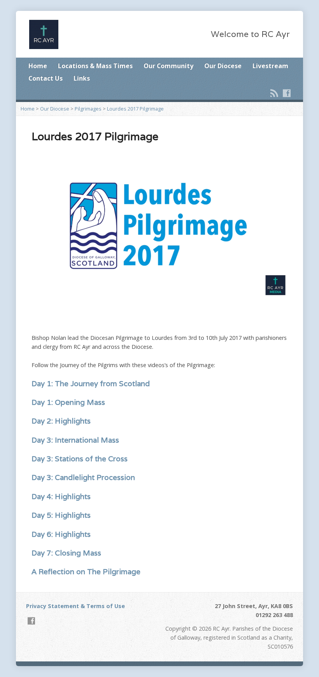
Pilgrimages (88, 108)
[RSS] (274, 93)
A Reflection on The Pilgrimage (88, 571)
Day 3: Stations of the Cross (80, 458)
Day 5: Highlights (61, 515)
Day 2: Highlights (61, 421)
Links (82, 78)
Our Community (168, 66)
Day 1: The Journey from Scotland (91, 383)
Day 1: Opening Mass (68, 402)
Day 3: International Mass (75, 440)
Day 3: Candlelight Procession (83, 477)
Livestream (270, 66)
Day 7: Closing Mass (66, 552)
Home (37, 66)
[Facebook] (287, 93)
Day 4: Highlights (61, 496)
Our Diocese (223, 66)
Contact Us (45, 78)
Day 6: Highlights (61, 534)
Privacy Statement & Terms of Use (75, 606)
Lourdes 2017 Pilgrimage (135, 108)
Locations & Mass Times (95, 66)
